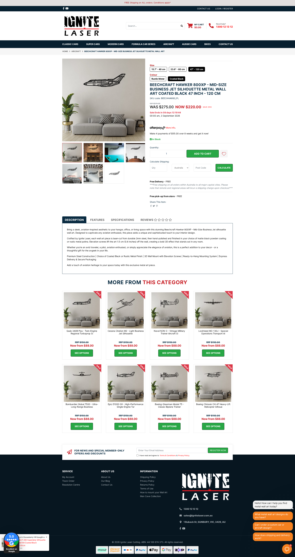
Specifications (122, 219)
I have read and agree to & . (164, 455)
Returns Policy (147, 484)
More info (170, 127)
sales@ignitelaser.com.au (198, 515)
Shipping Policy (148, 477)
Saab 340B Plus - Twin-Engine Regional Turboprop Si (82, 332)
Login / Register (224, 8)
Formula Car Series (143, 44)
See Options (82, 353)
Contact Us (226, 44)
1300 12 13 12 (224, 26)
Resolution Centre (71, 484)
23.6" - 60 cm (178, 69)
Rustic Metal (157, 78)
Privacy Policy (183, 455)
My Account (68, 477)
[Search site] (182, 25)
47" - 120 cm (196, 69)
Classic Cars (70, 44)
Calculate (224, 167)
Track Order (68, 481)
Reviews (147, 219)
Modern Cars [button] (116, 44)
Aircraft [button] (168, 44)
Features (97, 219)
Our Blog (105, 481)
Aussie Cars (189, 44)
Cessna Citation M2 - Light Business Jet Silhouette (126, 332)
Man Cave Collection (150, 496)
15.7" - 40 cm (158, 69)
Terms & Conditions (168, 455)
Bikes (207, 44)
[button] (224, 153)
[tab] (74, 219)
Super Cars (93, 44)
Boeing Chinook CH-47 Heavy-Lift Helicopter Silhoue (213, 405)
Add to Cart (202, 153)
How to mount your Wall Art (153, 492)
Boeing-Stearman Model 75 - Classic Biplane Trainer (169, 405)
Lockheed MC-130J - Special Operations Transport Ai (213, 332)
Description (74, 219)
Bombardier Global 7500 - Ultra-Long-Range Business (82, 405)
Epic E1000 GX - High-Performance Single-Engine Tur (125, 405)
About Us (105, 477)
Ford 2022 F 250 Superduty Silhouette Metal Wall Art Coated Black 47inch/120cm (29, 543)
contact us (203, 8)
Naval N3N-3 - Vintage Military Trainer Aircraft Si (169, 332)
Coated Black (176, 78)
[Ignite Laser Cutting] (81, 25)
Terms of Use (146, 488)
